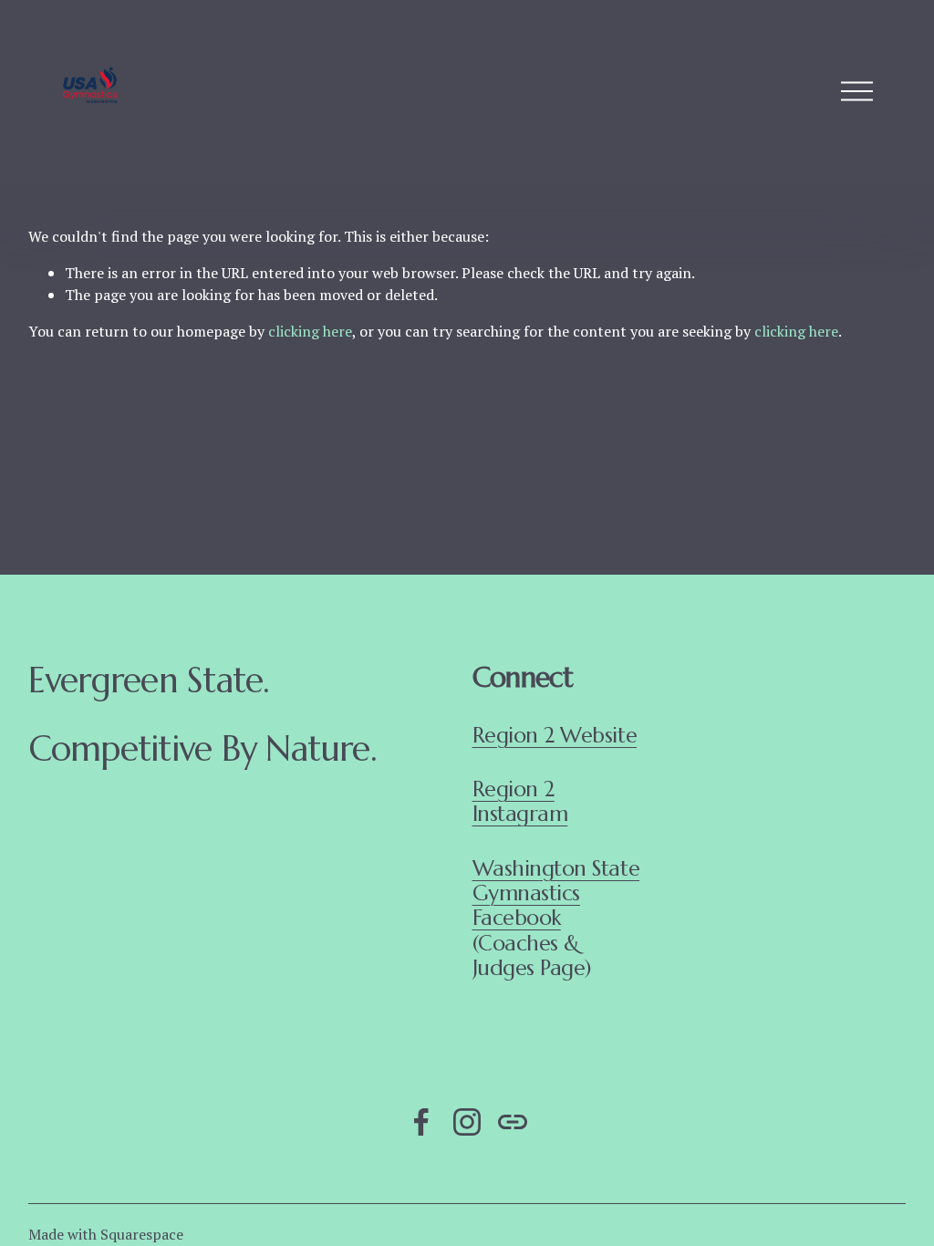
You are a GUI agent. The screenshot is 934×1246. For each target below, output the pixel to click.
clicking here (310, 331)
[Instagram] (467, 1122)
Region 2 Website (555, 735)
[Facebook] (421, 1122)
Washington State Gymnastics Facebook (556, 894)
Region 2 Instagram (520, 802)
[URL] (512, 1122)
